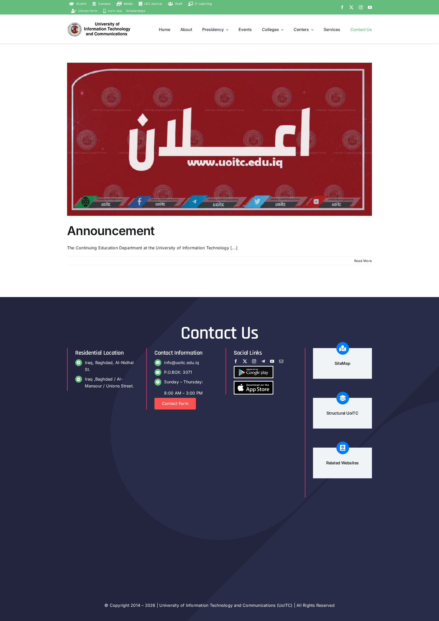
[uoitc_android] (253, 368)
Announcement (110, 230)
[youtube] (370, 7)
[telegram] (263, 361)
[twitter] (351, 7)
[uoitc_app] (253, 383)
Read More (363, 261)
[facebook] (342, 7)
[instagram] (361, 7)
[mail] (281, 361)
